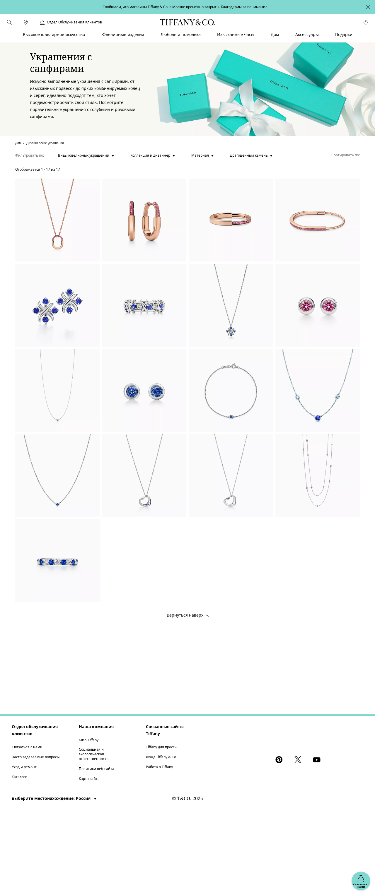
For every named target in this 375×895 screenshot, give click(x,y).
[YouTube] (317, 759)
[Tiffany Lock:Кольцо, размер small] (231, 220)
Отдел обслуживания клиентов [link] (74, 22)
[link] (25, 22)
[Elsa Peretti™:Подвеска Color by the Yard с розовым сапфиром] (57, 390)
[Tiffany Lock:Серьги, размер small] (144, 220)
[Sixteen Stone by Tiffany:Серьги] (57, 305)
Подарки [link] (343, 34)
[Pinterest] (280, 759)
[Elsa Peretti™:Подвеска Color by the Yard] (57, 475)
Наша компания (96, 726)
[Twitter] (299, 759)
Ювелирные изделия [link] (122, 34)
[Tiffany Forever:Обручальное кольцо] (57, 560)
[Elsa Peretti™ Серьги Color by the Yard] (317, 305)
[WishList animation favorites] (365, 22)
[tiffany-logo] (187, 22)
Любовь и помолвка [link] (181, 34)
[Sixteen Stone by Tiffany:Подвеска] (231, 305)
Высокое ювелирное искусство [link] (54, 34)
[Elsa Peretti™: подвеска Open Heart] (231, 475)
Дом (18, 143)
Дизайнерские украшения (45, 143)
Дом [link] (275, 34)
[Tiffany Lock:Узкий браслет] (317, 220)
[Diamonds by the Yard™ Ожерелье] (317, 390)
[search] (9, 22)
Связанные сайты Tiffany (165, 730)
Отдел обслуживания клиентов (35, 730)
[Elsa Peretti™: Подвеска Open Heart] (144, 475)
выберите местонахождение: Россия (52, 798)
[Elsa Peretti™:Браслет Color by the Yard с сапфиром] (231, 390)
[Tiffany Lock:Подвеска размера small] (57, 220)
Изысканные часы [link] (235, 34)
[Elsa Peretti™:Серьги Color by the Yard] (144, 390)
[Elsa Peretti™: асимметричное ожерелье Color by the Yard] (317, 475)
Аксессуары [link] (307, 34)
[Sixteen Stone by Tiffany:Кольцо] (144, 305)
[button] (9, 22)
